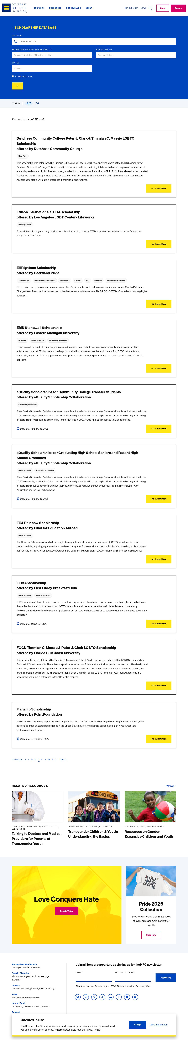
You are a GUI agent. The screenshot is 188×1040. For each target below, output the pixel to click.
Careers (16, 985)
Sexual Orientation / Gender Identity (32, 49)
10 (49, 759)
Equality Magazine (20, 973)
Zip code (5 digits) (131, 972)
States (15, 63)
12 (55, 759)
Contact (16, 1012)
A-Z (29, 103)
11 (52, 759)
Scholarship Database (36, 27)
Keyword (17, 36)
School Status (104, 49)
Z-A (37, 103)
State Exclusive (23, 77)
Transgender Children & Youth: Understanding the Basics (93, 834)
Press (14, 994)
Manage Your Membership (24, 964)
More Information (158, 1024)
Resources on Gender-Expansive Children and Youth (149, 834)
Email (85, 972)
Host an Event (18, 1003)
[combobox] (53, 55)
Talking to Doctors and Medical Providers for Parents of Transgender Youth (37, 838)
